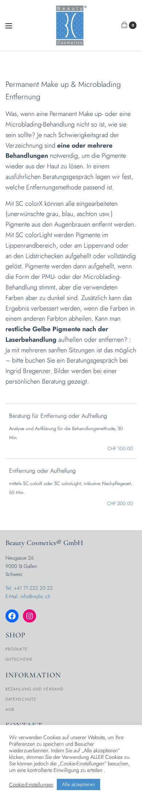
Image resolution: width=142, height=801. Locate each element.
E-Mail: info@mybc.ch (27, 596)
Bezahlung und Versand (34, 689)
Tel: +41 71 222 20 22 (29, 588)
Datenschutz (20, 699)
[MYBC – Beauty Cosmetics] (71, 25)
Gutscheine (19, 659)
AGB (9, 709)
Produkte (16, 649)
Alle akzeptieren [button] (78, 784)
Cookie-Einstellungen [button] (31, 784)
